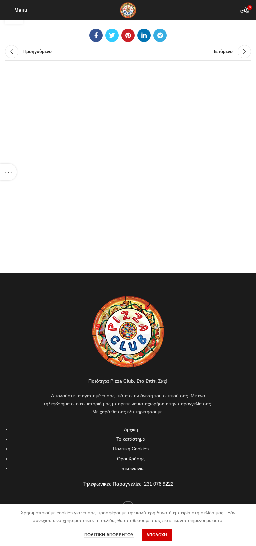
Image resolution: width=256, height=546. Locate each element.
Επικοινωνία (131, 468)
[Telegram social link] (160, 35)
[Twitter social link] (112, 35)
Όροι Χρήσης (131, 458)
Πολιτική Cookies (131, 448)
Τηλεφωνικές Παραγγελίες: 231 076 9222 (128, 484)
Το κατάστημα (130, 439)
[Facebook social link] (96, 35)
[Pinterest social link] (128, 35)
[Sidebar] (8, 172)
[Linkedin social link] (144, 35)
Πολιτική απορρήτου (109, 534)
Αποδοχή (156, 535)
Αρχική (131, 429)
